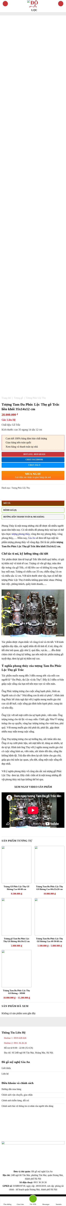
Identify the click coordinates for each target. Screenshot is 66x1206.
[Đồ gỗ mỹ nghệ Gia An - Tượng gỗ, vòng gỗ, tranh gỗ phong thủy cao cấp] (33, 3)
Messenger (45, 1204)
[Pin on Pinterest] (15, 495)
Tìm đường (7, 1204)
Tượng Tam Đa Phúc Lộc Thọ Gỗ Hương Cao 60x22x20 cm (49, 887)
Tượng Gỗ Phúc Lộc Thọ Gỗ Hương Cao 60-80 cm (16, 887)
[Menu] (5, 3)
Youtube (59, 1204)
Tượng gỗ (18, 398)
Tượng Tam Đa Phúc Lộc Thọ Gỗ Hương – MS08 (16, 991)
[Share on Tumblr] (19, 495)
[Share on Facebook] (7, 495)
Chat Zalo (20, 1204)
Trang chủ (6, 398)
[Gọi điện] (33, 1199)
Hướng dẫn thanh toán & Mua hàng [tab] (23, 517)
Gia (31, 538)
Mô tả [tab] (6, 503)
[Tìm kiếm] (60, 3)
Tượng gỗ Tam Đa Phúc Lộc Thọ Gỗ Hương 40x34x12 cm (16, 940)
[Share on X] (11, 495)
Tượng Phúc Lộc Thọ (36, 398)
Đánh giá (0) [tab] (9, 510)
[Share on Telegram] (23, 495)
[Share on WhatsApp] (3, 495)
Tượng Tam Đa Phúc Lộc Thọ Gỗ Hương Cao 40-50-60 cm (49, 940)
